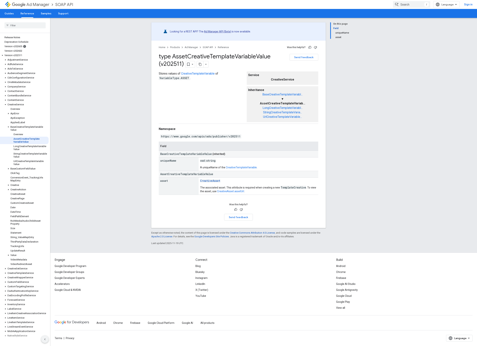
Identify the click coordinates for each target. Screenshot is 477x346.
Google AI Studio (346, 283)
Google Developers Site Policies (211, 236)
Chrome (341, 271)
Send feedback (304, 57)
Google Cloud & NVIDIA (68, 289)
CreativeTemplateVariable (198, 73)
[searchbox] (25, 25)
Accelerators (62, 283)
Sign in (468, 4)
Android (340, 266)
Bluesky (200, 271)
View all (340, 307)
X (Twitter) (201, 289)
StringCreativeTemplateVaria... (282, 112)
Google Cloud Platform (161, 322)
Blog (198, 266)
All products (207, 322)
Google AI (187, 322)
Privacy (70, 338)
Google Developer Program (70, 266)
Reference (27, 13)
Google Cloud (344, 295)
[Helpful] (310, 47)
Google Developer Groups (69, 271)
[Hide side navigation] (45, 339)
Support (63, 13)
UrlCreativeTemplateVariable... (282, 117)
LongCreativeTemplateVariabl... (283, 108)
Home (162, 47)
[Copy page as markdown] (200, 64)
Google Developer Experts (70, 277)
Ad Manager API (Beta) (217, 31)
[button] (24, 55)
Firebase (341, 277)
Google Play (343, 301)
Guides (9, 13)
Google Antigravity (347, 289)
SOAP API (64, 4)
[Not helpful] (315, 47)
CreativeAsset (210, 181)
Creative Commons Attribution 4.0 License (252, 232)
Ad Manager (37, 4)
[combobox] (411, 4)
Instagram (201, 277)
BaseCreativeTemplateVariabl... (282, 94)
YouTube (200, 295)
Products (175, 47)
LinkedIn (200, 283)
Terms (58, 338)
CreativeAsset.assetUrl (230, 191)
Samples (46, 13)
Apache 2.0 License (161, 236)
